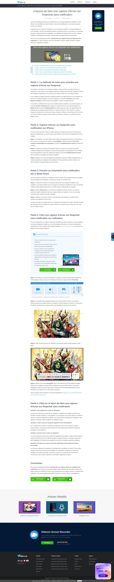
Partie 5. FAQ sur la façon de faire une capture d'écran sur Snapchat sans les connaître (55, 74)
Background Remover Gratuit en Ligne (59, 566)
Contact (76, 561)
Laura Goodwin (49, 18)
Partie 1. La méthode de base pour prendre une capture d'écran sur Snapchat (53, 65)
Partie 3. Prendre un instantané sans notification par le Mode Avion (50, 69)
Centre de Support (93, 558)
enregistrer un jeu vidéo (68, 392)
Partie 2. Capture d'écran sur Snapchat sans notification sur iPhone (50, 67)
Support (95, 1)
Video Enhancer (39, 568)
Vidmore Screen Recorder (68, 226)
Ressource (88, 1)
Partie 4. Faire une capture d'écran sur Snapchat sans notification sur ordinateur (53, 72)
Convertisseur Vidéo (40, 558)
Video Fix (38, 571)
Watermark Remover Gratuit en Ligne (59, 563)
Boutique (73, 1)
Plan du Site (77, 568)
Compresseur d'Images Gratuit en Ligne (59, 568)
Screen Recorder (42, 234)
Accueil (18, 5)
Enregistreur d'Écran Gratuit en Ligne (59, 558)
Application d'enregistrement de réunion (29, 515)
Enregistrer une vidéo (84, 515)
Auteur (76, 563)
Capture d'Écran (30, 5)
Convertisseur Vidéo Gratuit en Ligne (59, 561)
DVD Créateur (39, 566)
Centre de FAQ (92, 561)
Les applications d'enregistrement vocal (57, 515)
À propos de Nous (78, 558)
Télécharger (47, 269)
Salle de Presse (78, 566)
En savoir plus (73, 580)
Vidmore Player (39, 563)
